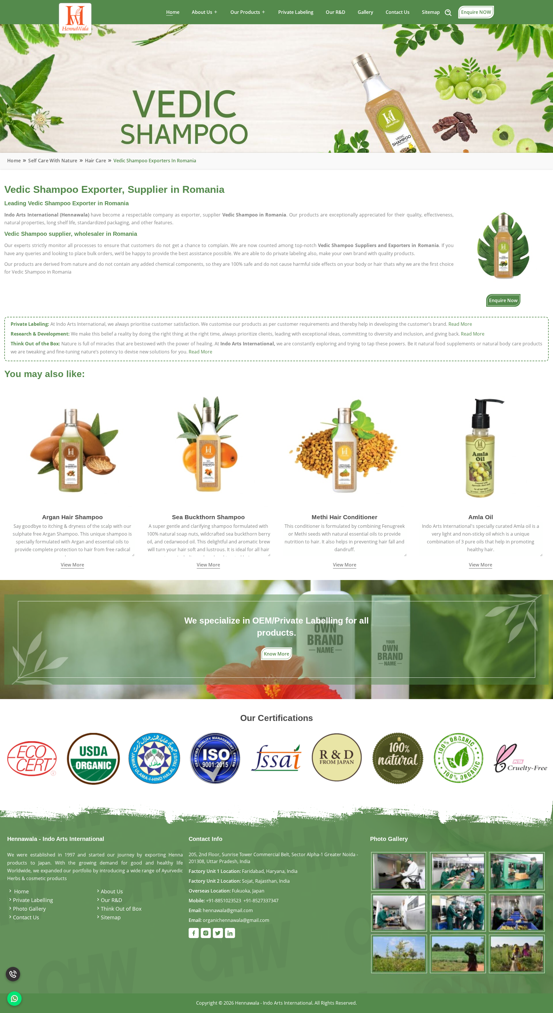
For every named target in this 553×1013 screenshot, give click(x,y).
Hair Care (95, 160)
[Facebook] (194, 933)
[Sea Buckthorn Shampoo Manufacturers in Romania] (208, 448)
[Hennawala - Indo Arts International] (458, 912)
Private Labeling (295, 12)
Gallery (365, 12)
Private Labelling (33, 900)
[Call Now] (13, 969)
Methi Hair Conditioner (344, 517)
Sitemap (431, 12)
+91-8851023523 (223, 900)
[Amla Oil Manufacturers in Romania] (480, 448)
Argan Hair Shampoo (72, 517)
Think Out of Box (121, 908)
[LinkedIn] (230, 933)
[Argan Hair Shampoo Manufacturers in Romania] (72, 448)
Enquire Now (503, 300)
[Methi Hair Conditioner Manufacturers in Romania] (344, 448)
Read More (460, 324)
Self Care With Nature (52, 160)
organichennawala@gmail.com (236, 920)
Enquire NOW (476, 12)
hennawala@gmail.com (228, 910)
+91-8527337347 (261, 900)
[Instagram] (206, 933)
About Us (112, 891)
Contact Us (398, 12)
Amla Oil (480, 517)
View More (72, 565)
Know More (276, 654)
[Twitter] (218, 933)
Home (172, 12)
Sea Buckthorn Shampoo (208, 517)
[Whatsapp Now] (14, 998)
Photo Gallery (29, 908)
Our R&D (335, 12)
